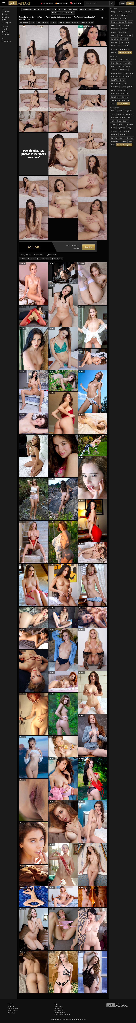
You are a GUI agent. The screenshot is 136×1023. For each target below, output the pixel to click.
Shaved (113, 124)
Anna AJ (125, 46)
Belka (120, 12)
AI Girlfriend (75, 3)
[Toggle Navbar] (3, 3)
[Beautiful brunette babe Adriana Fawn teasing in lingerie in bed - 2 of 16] (63, 46)
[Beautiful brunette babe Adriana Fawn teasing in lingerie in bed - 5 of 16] (63, 89)
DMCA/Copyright (59, 1012)
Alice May (128, 36)
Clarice (113, 32)
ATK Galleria (56, 13)
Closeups (122, 135)
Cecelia (122, 80)
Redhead (127, 131)
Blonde (122, 118)
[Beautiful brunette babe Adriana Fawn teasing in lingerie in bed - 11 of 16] (63, 153)
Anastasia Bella (125, 49)
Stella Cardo (115, 29)
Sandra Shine (115, 100)
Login (123, 3)
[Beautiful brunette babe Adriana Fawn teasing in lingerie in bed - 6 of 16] (33, 100)
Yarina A (113, 36)
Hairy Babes (63, 9)
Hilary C (113, 12)
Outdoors (129, 114)
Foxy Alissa (114, 15)
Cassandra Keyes (116, 73)
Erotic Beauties (51, 9)
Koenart (118, 63)
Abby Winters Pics (68, 13)
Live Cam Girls (48, 3)
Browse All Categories (124, 145)
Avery (130, 22)
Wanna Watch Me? (85, 9)
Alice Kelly (122, 19)
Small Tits (120, 114)
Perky (68, 22)
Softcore (114, 131)
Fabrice (113, 90)
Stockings (123, 141)
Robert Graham (116, 77)
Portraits (75, 22)
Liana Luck (122, 22)
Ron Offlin (114, 80)
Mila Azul (128, 12)
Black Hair (114, 141)
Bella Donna (125, 42)
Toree (119, 25)
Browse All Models (125, 53)
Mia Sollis (124, 15)
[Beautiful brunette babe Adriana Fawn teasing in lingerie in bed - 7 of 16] (92, 100)
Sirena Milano (122, 32)
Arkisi (121, 60)
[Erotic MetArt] (19, 3)
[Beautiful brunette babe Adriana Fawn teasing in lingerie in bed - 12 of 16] (92, 175)
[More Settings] (106, 18)
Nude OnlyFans (61, 3)
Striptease (128, 111)
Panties (120, 124)
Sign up (130, 3)
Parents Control (12, 1010)
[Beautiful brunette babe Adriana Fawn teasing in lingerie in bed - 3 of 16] (92, 67)
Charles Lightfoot (126, 87)
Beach (131, 141)
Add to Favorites (44, 259)
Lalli (119, 46)
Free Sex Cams (98, 9)
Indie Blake (114, 87)
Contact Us (10, 1006)
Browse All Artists (123, 104)
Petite (129, 118)
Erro (112, 63)
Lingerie (61, 22)
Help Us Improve (12, 1008)
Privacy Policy (58, 1008)
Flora (32, 22)
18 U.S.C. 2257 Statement (62, 1015)
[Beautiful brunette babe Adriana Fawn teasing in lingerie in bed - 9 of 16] (63, 121)
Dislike (32, 259)
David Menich (115, 97)
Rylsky (113, 66)
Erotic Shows (73, 9)
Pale (120, 131)
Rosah (113, 46)
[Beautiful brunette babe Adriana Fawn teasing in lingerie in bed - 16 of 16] (92, 218)
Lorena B (114, 19)
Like (23, 259)
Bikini (113, 145)
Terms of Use (58, 1006)
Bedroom (45, 22)
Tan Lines (130, 138)
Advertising (11, 1012)
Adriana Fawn (24, 22)
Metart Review (27, 9)
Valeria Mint (125, 29)
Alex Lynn (121, 66)
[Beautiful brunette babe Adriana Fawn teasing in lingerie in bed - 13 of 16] (33, 186)
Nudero (128, 66)
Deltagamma (129, 73)
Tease (91, 22)
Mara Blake (114, 42)
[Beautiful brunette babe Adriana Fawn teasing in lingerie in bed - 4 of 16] (33, 78)
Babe (38, 22)
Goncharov (124, 94)
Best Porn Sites (39, 9)
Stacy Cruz (114, 39)
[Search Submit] (112, 3)
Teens (113, 114)
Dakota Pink (124, 39)
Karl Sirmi (126, 77)
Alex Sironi (125, 100)
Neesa (113, 25)
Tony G (113, 104)
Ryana (121, 36)
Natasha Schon (116, 83)
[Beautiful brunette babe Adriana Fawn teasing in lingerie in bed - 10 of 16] (92, 132)
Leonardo (114, 60)
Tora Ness (114, 70)
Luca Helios (127, 63)
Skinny (113, 128)
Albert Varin (123, 70)
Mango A (114, 22)
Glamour (122, 138)
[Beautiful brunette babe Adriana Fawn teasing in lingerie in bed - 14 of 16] (63, 196)
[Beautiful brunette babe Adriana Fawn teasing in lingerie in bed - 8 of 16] (33, 121)
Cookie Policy (58, 1010)
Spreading (83, 22)
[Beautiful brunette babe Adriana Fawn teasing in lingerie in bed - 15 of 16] (33, 218)
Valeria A (114, 53)
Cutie (113, 121)
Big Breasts (129, 124)
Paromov (125, 97)
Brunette (53, 22)
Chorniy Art (121, 90)
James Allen (115, 94)
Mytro (125, 83)
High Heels (121, 128)
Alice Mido (114, 49)
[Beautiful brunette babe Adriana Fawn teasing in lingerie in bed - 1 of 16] (33, 46)
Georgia (126, 25)
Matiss (128, 60)
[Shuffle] (102, 18)
